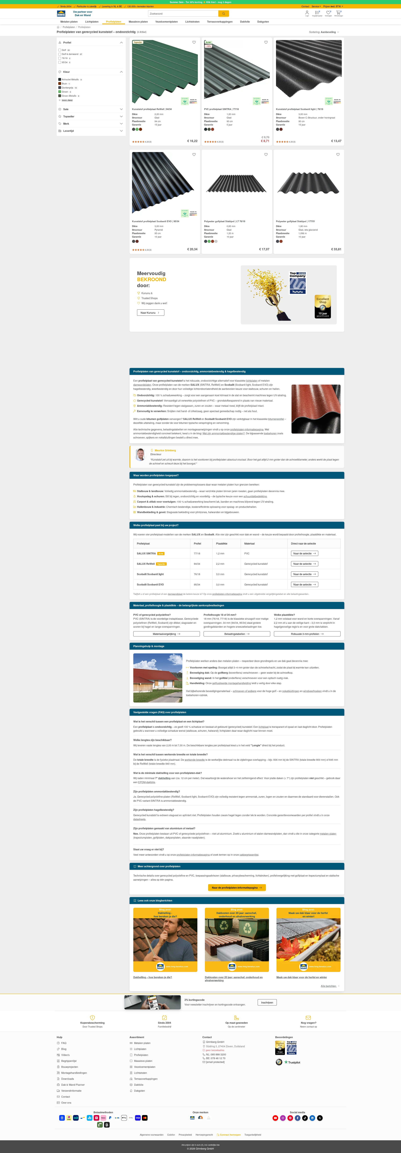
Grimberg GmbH (215, 1042)
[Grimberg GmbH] (208, 1118)
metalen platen (328, 833)
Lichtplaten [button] (92, 21)
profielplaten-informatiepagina (246, 429)
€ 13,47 (336, 141)
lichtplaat (264, 727)
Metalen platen (142, 1043)
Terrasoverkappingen (145, 1079)
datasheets (139, 819)
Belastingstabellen (235, 634)
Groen (66, 91)
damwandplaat (175, 593)
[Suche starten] (223, 13)
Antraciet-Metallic (72, 79)
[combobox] (183, 13)
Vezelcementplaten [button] (166, 21)
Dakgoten (139, 1090)
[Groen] (137, 129)
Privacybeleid (185, 1134)
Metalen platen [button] (69, 21)
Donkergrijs (69, 87)
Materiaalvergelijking (165, 634)
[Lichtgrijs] (216, 241)
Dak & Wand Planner (73, 1084)
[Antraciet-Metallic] (205, 129)
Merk (66, 123)
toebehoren (270, 433)
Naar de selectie (302, 553)
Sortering (322, 32)
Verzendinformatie (71, 1090)
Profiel (67, 42)
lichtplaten (252, 380)
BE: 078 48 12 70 (215, 1058)
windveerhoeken (312, 691)
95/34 (66, 62)
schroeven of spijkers (244, 691)
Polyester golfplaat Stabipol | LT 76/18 (224, 221)
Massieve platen (142, 1061)
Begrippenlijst (68, 1061)
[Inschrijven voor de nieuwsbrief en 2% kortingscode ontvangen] (152, 1002)
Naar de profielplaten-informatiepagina (235, 887)
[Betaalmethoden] (103, 1121)
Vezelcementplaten (144, 1067)
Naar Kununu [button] (148, 312)
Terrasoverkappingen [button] (220, 21)
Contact (305, 6)
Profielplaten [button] (113, 21)
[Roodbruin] (281, 129)
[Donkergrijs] (205, 241)
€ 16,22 (192, 141)
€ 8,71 (265, 141)
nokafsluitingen (290, 691)
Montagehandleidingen (74, 1073)
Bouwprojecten (69, 1067)
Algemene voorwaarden (152, 1134)
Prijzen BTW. (332, 6)
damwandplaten (142, 384)
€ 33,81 (336, 249)
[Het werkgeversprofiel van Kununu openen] (289, 294)
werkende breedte (195, 760)
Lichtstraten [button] (192, 21)
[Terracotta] (212, 241)
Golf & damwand (72, 54)
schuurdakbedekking (255, 496)
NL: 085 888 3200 (216, 1054)
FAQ (63, 1043)
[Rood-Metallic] (212, 129)
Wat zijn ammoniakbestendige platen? (224, 433)
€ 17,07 (264, 249)
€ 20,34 (192, 249)
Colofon (171, 1134)
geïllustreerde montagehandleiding (231, 683)
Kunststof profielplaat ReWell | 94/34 (152, 109)
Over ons (66, 1102)
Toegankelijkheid (253, 1134)
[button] (338, 13)
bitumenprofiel (276, 419)
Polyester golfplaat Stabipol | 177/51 (295, 221)
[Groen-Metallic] (209, 129)
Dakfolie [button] (245, 21)
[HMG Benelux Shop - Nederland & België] (192, 1118)
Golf (66, 49)
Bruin (66, 83)
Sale (65, 109)
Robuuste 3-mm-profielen (305, 634)
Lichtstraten (140, 1073)
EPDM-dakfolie (146, 782)
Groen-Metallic (70, 95)
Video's (65, 1055)
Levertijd (68, 131)
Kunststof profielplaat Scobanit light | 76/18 (299, 109)
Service (315, 6)
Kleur (66, 72)
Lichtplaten (139, 1049)
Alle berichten (329, 986)
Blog (63, 1049)
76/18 (66, 58)
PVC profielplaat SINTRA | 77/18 (221, 109)
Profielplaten (69, 27)
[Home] (58, 27)
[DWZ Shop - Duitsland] (200, 1118)
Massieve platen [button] (138, 21)
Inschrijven (267, 1002)
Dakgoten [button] (263, 21)
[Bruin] (140, 129)
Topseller (68, 116)
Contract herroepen (230, 1134)
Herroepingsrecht (204, 1134)
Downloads (67, 1079)
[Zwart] (133, 129)
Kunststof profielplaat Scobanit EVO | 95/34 (155, 221)
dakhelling (164, 778)
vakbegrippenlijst (249, 854)
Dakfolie (138, 1084)
